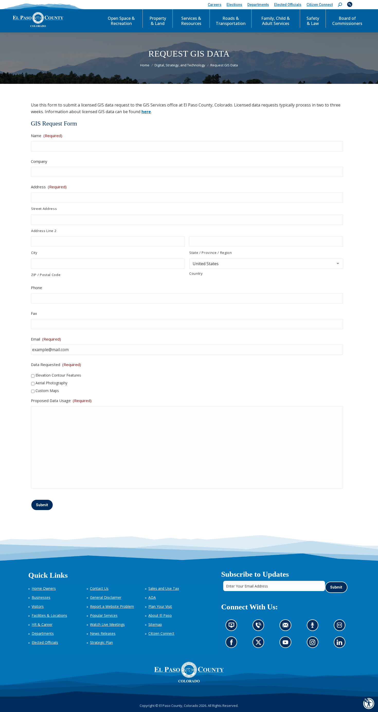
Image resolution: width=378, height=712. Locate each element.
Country (196, 273)
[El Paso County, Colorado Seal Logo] (189, 672)
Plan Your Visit (160, 606)
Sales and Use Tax (163, 588)
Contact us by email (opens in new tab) (287, 627)
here (146, 111)
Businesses (41, 597)
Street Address (44, 208)
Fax (34, 313)
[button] (340, 4)
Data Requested (56, 364)
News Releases (102, 633)
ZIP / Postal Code (45, 274)
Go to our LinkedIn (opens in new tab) (340, 644)
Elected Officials (45, 642)
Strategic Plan (101, 642)
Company (39, 161)
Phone (36, 287)
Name (46, 135)
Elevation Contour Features (58, 375)
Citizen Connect (161, 633)
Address (49, 186)
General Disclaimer (105, 597)
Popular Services (104, 615)
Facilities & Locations (49, 615)
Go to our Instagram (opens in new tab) (314, 644)
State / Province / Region (210, 252)
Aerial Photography (51, 382)
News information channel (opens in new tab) (233, 627)
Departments (43, 633)
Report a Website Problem (112, 606)
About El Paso (160, 615)
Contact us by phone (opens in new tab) (259, 627)
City (34, 252)
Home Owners (44, 588)
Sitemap (155, 624)
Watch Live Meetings (107, 624)
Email (46, 339)
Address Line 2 (43, 230)
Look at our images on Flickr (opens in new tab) (341, 627)
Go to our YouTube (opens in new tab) (286, 644)
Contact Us (99, 588)
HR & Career (42, 624)
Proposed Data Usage (61, 400)
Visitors (38, 606)
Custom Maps (47, 390)
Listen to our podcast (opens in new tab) (313, 627)
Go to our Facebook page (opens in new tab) (232, 644)
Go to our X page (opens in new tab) (259, 644)
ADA (152, 597)
